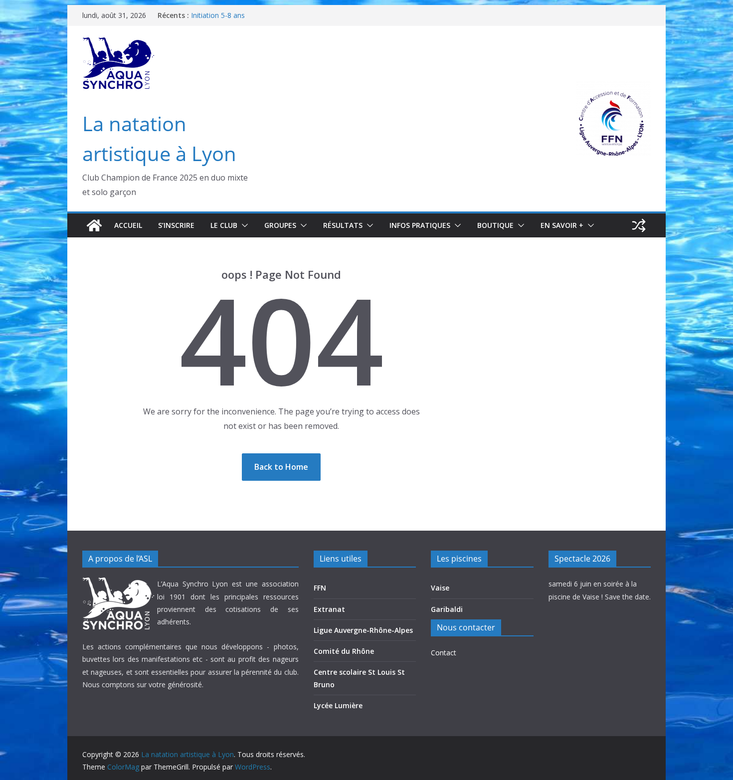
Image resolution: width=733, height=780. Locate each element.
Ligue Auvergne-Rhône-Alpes (363, 630)
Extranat (329, 609)
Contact (443, 652)
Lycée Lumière (338, 705)
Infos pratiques (419, 225)
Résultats (343, 225)
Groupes (280, 225)
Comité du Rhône (344, 651)
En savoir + (562, 225)
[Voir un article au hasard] (639, 225)
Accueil (128, 225)
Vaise (440, 587)
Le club (223, 225)
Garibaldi (447, 609)
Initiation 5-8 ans (218, 15)
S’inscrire (176, 225)
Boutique (495, 225)
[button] (242, 225)
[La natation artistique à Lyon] (94, 225)
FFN (320, 587)
